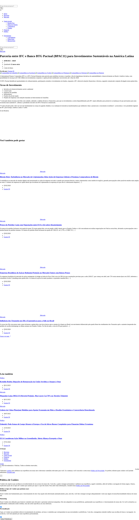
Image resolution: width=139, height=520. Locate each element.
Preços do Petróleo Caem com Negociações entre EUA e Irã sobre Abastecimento (31, 225)
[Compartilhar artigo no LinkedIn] (8, 73)
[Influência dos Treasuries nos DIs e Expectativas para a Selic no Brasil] (20, 315)
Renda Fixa (11, 23)
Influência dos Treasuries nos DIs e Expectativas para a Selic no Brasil (27, 321)
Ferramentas (7, 36)
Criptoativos (11, 26)
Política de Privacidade (97, 470)
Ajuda (2, 464)
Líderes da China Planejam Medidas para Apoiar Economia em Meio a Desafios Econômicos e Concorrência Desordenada (47, 410)
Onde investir (8, 21)
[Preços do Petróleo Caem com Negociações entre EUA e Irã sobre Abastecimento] (20, 219)
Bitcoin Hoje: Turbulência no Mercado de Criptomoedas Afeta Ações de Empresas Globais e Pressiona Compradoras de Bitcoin (49, 177)
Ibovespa (6, 15)
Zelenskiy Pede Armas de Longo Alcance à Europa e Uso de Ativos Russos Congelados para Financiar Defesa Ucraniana (46, 424)
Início (5, 14)
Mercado (6, 17)
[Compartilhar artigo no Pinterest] (95, 73)
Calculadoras (11, 37)
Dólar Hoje (11, 39)
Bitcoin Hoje (11, 41)
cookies (9, 470)
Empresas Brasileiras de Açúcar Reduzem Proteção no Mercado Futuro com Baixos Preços (35, 273)
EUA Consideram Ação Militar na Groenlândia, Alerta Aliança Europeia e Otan (31, 438)
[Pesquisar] (1, 8)
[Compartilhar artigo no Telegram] (78, 73)
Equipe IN (11, 71)
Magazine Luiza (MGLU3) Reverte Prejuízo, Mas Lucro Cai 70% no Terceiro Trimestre (34, 396)
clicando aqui (11, 472)
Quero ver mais (5, 336)
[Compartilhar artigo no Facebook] (26, 73)
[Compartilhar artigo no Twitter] (43, 73)
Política (6, 31)
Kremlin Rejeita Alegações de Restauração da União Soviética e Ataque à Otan (30, 382)
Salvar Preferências (6, 519)
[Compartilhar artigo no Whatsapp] (61, 73)
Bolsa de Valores (13, 25)
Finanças (6, 30)
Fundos (10, 28)
